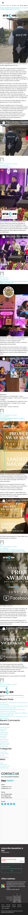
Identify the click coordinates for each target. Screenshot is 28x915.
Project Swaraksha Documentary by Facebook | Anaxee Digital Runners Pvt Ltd (14, 8)
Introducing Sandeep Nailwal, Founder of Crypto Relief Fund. (12, 419)
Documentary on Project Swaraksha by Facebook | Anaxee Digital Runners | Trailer (13, 550)
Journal (2, 755)
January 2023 (4, 732)
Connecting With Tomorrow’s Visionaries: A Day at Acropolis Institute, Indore (13, 707)
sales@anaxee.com (6, 786)
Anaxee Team (10, 912)
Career (13, 906)
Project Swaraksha (6, 906)
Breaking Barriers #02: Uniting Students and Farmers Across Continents (12, 710)
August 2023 (3, 729)
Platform (19, 905)
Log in (1, 762)
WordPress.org (4, 768)
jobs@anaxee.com (6, 788)
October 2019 (4, 746)
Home (3, 905)
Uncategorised (4, 165)
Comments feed (5, 766)
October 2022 (4, 734)
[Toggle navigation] (3, 3)
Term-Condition (5, 908)
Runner (14, 905)
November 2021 (4, 739)
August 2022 (3, 736)
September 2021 (4, 743)
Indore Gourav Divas (6, 167)
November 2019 (4, 745)
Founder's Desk (4, 753)
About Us (19, 906)
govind (2, 162)
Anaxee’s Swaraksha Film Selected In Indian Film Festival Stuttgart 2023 (13, 714)
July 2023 (2, 731)
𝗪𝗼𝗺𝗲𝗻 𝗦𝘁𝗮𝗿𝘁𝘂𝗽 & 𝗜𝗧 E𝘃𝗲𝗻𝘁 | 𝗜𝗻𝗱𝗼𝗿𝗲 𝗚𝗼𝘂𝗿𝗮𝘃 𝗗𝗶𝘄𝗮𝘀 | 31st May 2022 (14, 282)
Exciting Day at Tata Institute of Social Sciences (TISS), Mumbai (14, 703)
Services (8, 905)
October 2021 (4, 741)
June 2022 (3, 738)
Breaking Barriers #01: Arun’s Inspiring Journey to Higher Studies (13, 717)
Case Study (3, 752)
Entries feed (3, 764)
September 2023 (5, 727)
